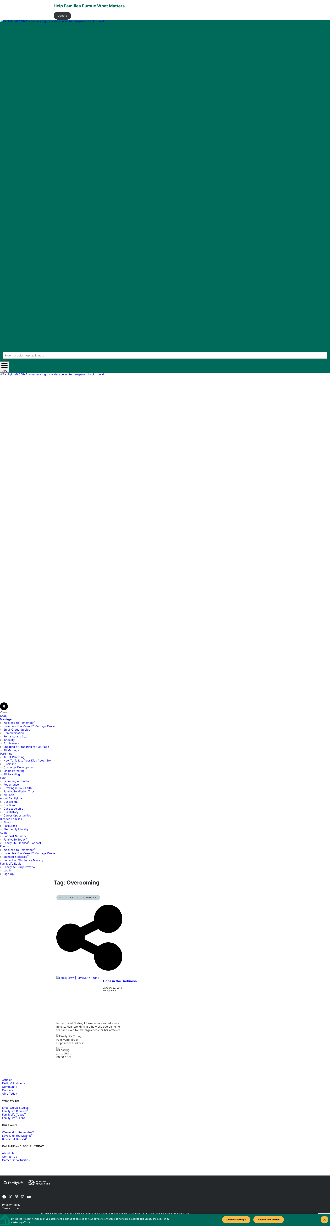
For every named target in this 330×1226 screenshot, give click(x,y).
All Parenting (11, 774)
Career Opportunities (17, 815)
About (7, 822)
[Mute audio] (57, 1054)
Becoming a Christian (17, 781)
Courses (7, 1090)
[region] (165, 1220)
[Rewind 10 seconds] (61, 1054)
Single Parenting (14, 770)
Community (9, 1086)
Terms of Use (10, 1208)
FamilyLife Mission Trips (19, 791)
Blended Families (11, 819)
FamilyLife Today (15, 839)
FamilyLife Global (14, 1118)
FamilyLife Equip (10, 863)
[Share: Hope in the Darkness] (89, 974)
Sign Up (8, 874)
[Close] (324, 1219)
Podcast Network (14, 836)
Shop (3, 716)
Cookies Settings (236, 1219)
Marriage (6, 719)
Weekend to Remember (19, 722)
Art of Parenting (13, 757)
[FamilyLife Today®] (77, 997)
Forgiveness (11, 743)
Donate (62, 15)
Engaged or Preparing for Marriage (26, 746)
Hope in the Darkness (120, 981)
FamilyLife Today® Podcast (78, 897)
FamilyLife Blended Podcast (22, 843)
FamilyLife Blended (15, 1111)
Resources (10, 825)
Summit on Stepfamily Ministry (23, 860)
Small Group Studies (16, 729)
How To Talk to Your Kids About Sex (27, 760)
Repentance (11, 784)
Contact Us (9, 1156)
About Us (8, 1153)
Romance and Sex (15, 736)
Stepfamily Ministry (16, 829)
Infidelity (9, 740)
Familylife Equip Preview (19, 867)
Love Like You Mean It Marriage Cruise (29, 726)
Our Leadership (13, 808)
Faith (3, 777)
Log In (7, 870)
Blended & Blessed (16, 856)
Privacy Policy (11, 1204)
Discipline (9, 764)
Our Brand (9, 805)
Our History (10, 812)
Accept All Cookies (268, 1219)
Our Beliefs (10, 801)
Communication (13, 733)
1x (66, 1053)
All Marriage (11, 750)
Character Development (19, 767)
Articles (7, 1080)
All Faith (8, 795)
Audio (4, 832)
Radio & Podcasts (13, 1083)
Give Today (9, 1093)
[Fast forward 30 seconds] (71, 1054)
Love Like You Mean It (17, 1135)
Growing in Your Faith (17, 788)
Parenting (6, 753)
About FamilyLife (11, 798)
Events (4, 846)
